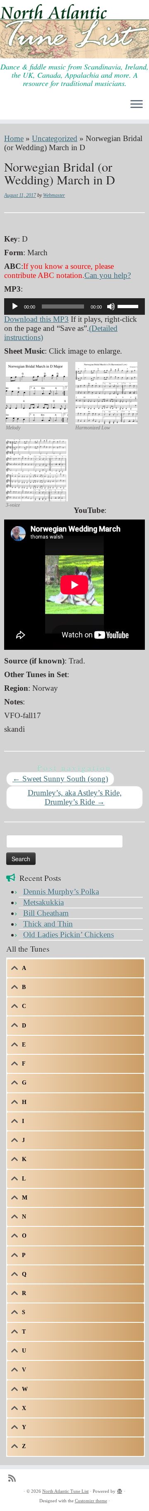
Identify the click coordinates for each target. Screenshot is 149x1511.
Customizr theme (91, 1500)
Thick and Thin (48, 924)
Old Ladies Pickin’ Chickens (68, 934)
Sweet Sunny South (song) (60, 778)
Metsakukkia (43, 902)
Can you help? (107, 275)
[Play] (15, 306)
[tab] (75, 968)
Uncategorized (54, 138)
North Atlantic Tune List (65, 1491)
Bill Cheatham (46, 913)
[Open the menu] (136, 104)
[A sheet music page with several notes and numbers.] (37, 392)
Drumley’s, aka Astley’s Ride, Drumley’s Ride (75, 797)
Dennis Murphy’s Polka (61, 891)
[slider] (129, 305)
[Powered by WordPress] (120, 1490)
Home (14, 138)
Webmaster (54, 195)
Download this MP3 (36, 319)
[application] (74, 306)
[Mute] (111, 306)
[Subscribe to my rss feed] (14, 1478)
